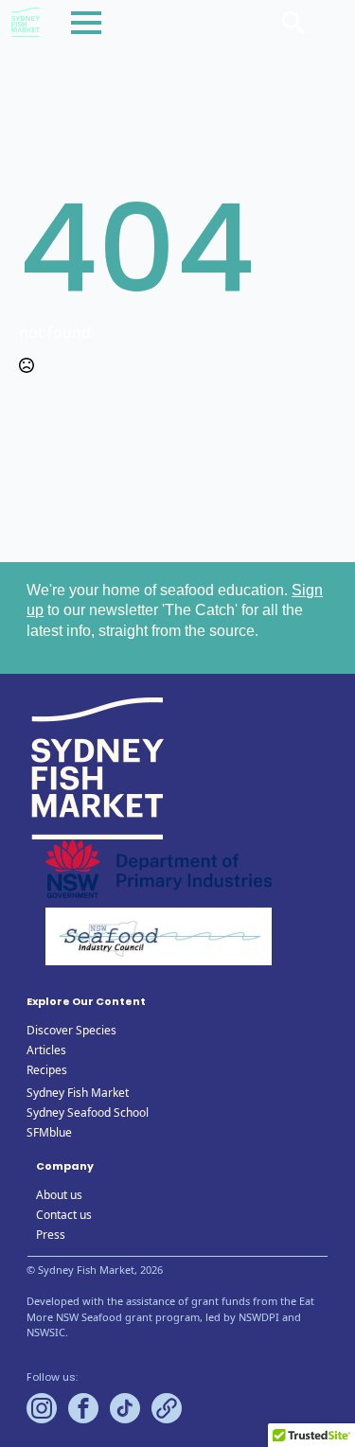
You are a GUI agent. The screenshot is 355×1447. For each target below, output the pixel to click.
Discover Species (71, 1030)
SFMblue (49, 1132)
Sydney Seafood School (88, 1112)
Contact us (64, 1215)
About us (59, 1195)
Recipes (47, 1070)
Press (50, 1234)
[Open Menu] (86, 23)
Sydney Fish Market (78, 1093)
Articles (46, 1050)
